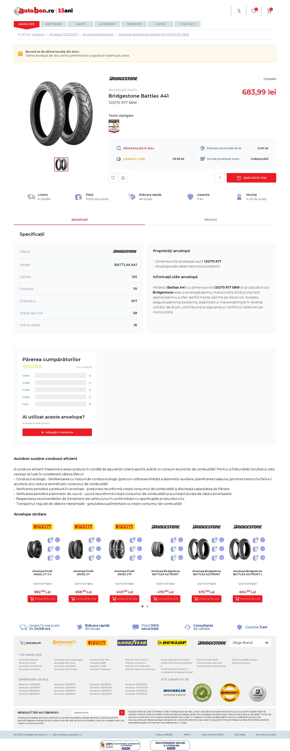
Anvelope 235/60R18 (101, 687)
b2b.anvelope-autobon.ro (67, 734)
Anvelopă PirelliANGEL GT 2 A (42, 573)
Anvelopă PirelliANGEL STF (124, 573)
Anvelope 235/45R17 (65, 684)
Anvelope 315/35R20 (136, 694)
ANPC (187, 734)
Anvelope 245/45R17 (65, 694)
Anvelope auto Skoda (65, 669)
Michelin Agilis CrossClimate (140, 669)
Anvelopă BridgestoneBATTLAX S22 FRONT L (247, 573)
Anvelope (27, 24)
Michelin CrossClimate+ (137, 666)
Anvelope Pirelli (27, 663)
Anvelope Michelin (28, 660)
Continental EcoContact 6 (174, 669)
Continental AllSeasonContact (177, 672)
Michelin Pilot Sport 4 (136, 660)
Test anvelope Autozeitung (211, 666)
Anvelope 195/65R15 (29, 691)
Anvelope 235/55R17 (65, 691)
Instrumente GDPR (213, 734)
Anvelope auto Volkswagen (68, 660)
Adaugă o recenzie (59, 432)
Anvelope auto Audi (64, 663)
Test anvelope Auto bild (209, 663)
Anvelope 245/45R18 (100, 691)
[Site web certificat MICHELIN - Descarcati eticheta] (174, 701)
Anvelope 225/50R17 (65, 687)
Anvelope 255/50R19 (136, 684)
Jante (80, 24)
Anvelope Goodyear (29, 669)
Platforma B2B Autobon (245, 660)
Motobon (53, 24)
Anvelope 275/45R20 (136, 691)
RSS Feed (240, 734)
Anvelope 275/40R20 (136, 687)
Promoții (134, 24)
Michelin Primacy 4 (135, 663)
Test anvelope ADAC (207, 660)
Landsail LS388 (98, 666)
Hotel (161, 24)
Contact (188, 24)
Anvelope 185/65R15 (29, 694)
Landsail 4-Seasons (100, 669)
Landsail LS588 (98, 663)
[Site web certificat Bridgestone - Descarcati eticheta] (257, 701)
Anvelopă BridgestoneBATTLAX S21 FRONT (165, 573)
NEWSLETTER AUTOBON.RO (38, 712)
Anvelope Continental (30, 666)
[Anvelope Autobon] (43, 11)
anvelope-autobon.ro (35, 734)
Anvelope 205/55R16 (29, 684)
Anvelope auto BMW (65, 666)
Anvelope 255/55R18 (100, 684)
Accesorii (107, 24)
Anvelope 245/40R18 (101, 694)
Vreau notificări (164, 734)
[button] (142, 606)
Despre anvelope (241, 663)
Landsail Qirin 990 (99, 660)
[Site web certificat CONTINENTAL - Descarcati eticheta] (230, 701)
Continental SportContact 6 (175, 660)
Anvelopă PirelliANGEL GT (83, 573)
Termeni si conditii (266, 734)
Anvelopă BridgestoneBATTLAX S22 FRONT (206, 573)
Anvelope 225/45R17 (29, 687)
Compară (270, 79)
